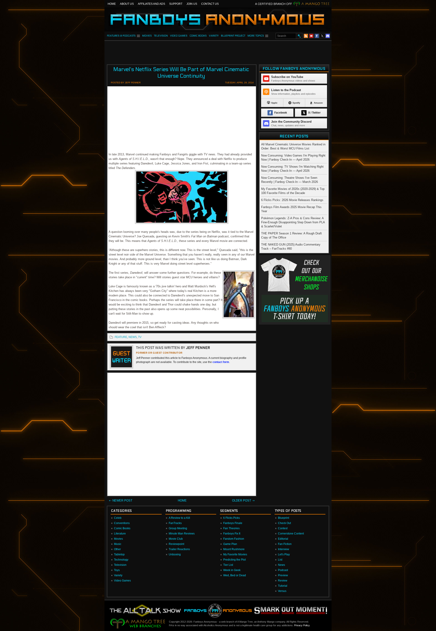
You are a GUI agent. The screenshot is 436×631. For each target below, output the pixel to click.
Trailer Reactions (179, 549)
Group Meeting (178, 528)
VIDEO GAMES (178, 35)
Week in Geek (231, 570)
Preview (283, 575)
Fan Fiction (285, 544)
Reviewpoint (176, 544)
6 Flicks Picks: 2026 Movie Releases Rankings (292, 200)
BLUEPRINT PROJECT (233, 35)
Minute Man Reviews (182, 533)
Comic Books (122, 528)
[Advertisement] (218, 51)
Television (120, 564)
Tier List (228, 564)
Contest (282, 528)
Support (175, 3)
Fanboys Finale (232, 523)
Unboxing (175, 554)
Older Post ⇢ (243, 500)
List (280, 559)
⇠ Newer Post (120, 500)
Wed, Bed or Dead (234, 575)
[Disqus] (181, 435)
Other (117, 549)
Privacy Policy (302, 625)
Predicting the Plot (234, 559)
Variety (118, 575)
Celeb (117, 517)
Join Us (191, 3)
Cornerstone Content (291, 533)
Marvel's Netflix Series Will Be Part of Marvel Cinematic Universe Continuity (181, 72)
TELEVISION (161, 35)
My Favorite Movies (235, 554)
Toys (117, 570)
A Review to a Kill (179, 517)
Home (112, 3)
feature (121, 337)
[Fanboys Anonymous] (218, 19)
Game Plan (230, 544)
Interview (283, 549)
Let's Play (284, 554)
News (281, 564)
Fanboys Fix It (231, 533)
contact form (221, 362)
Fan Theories (231, 528)
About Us (127, 3)
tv (139, 337)
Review (282, 580)
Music (117, 544)
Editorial (283, 538)
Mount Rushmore (234, 549)
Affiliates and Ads (151, 3)
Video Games (122, 580)
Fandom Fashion (233, 538)
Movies (118, 538)
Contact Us (210, 3)
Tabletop (119, 554)
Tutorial (282, 585)
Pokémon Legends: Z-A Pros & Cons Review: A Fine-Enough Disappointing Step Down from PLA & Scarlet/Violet (293, 222)
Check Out (284, 523)
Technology (121, 559)
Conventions (122, 523)
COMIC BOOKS (198, 35)
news (133, 337)
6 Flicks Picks (231, 517)
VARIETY (214, 35)
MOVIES (147, 35)
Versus (282, 591)
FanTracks (175, 523)
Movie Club (176, 538)
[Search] (299, 36)
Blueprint (283, 517)
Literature (120, 533)
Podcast (283, 570)
